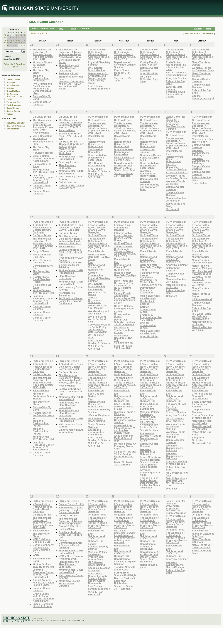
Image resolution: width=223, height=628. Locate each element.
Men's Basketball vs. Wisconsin (150, 297)
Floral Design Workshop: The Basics (97, 292)
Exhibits (10, 99)
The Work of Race (176, 404)
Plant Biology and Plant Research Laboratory (69, 68)
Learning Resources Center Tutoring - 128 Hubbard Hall (43, 179)
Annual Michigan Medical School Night (123, 438)
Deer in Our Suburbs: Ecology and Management (124, 322)
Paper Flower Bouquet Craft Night (122, 72)
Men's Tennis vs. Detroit (201, 63)
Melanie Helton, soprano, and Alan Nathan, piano (43, 158)
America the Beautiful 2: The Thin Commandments (123, 339)
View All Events (13, 79)
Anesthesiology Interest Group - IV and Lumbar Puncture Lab (124, 429)
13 (11, 40)
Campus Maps (13, 129)
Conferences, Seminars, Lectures (15, 95)
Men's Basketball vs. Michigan (42, 137)
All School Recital (43, 152)
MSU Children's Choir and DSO (175, 419)
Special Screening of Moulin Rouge (176, 462)
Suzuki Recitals (149, 430)
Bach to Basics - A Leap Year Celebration (124, 580)
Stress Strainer (96, 424)
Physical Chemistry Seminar (99, 63)
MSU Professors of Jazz (177, 474)
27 (11, 45)
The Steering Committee (95, 150)
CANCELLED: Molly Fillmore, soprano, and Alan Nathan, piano (43, 597)
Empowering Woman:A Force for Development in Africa (151, 437)
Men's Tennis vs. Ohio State (42, 255)
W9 (5, 45)
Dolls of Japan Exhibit (71, 504)
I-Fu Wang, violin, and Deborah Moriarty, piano (201, 316)
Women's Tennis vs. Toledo (175, 182)
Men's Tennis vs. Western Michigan (202, 261)
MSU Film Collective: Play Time (149, 79)
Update (15, 66)
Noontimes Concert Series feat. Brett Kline (151, 157)
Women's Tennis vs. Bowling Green (176, 177)
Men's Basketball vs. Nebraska (201, 422)
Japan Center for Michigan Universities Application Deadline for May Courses (175, 122)
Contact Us (41, 618)
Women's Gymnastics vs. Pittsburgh (200, 153)
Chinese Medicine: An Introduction (71, 431)
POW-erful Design (98, 116)
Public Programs (14, 105)
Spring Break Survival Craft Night (125, 574)
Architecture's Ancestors (67, 294)
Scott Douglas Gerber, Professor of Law (124, 406)
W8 (5, 43)
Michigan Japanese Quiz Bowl (203, 535)
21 (13, 43)
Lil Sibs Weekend (202, 299)
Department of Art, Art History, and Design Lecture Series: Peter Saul (124, 167)
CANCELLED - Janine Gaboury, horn (71, 186)
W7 (5, 40)
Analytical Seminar (177, 78)
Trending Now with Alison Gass (124, 568)
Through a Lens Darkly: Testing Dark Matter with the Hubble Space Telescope (150, 483)
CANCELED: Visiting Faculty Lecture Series (149, 424)
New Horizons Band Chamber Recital (41, 279)
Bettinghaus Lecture (173, 269)
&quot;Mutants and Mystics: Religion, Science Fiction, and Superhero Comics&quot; (151, 462)
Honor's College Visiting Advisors (124, 307)
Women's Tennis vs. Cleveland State (203, 69)
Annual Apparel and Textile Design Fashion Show (43, 582)
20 (11, 43)
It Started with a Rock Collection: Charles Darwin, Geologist (42, 229)
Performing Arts (13, 102)
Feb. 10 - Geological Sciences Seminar (176, 167)
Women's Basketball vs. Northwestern (148, 173)
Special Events (13, 108)
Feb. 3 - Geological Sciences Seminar (176, 73)
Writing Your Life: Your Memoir (98, 306)
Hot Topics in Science (147, 302)
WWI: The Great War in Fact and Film (97, 319)
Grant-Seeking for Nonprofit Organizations (202, 396)
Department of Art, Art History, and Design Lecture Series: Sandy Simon (98, 78)
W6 (5, 37)
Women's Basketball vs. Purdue (41, 423)
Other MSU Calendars (16, 126)
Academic (11, 82)
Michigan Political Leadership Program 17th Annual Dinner (150, 416)
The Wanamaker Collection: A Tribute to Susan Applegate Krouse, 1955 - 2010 (43, 54)
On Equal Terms (42, 116)
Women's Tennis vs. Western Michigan (175, 426)
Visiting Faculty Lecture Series (149, 63)
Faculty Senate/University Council (98, 546)
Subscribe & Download (14, 64)
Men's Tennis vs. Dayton (201, 295)
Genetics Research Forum (69, 61)
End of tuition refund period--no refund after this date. (176, 66)
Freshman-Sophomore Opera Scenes (43, 396)
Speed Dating (200, 183)
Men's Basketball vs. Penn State (124, 158)
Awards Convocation (95, 274)
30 (11, 35)
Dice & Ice (171, 488)
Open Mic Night (149, 73)
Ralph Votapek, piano (148, 566)
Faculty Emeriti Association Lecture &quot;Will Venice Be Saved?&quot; (124, 298)
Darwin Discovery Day (43, 267)
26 (8, 45)
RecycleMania (41, 132)
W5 (5, 35)
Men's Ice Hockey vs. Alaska (176, 280)
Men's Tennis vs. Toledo (201, 74)
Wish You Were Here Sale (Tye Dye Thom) (99, 257)
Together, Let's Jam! (122, 79)
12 (8, 40)
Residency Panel (68, 73)
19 (8, 43)
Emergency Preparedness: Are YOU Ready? (151, 317)
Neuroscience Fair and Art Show (202, 140)
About (34, 618)
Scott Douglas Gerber (96, 395)
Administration (13, 85)
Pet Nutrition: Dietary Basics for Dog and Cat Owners (71, 301)
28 (13, 45)
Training (10, 114)
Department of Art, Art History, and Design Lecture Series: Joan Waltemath (150, 557)
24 (22, 43)
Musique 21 (172, 209)
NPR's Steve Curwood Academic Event (71, 557)
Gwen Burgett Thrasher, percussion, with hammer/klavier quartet (175, 92)
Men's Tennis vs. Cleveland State (201, 546)
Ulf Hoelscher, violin (96, 336)
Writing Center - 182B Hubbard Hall (43, 171)
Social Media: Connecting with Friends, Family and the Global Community (97, 578)
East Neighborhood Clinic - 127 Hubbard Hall (70, 136)
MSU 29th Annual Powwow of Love (202, 272)
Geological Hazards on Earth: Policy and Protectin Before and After (99, 328)
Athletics (10, 88)
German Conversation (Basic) (148, 309)
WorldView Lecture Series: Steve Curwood (69, 583)
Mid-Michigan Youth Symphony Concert (124, 330)
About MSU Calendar (16, 123)
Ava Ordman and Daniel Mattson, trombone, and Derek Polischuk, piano (42, 88)
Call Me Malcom (67, 182)
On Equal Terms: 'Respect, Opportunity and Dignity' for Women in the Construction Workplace (71, 147)
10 (22, 37)
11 (24, 37)
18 (24, 40)
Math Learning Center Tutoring (71, 177)
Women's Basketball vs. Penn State (41, 78)
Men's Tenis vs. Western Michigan (202, 267)
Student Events (13, 111)
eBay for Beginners (99, 415)
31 (13, 35)
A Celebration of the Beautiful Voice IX (43, 415)
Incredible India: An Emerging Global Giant (125, 446)
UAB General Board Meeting (96, 69)
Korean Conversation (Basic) (122, 314)
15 (16, 40)
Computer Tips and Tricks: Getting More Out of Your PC (125, 455)
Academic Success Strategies (99, 569)
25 (24, 43)
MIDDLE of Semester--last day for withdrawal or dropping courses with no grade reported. (124, 536)
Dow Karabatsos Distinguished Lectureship (97, 157)
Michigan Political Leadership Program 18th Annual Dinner (98, 556)
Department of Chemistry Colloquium (148, 290)
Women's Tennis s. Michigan (125, 413)
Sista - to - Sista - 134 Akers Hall (123, 174)
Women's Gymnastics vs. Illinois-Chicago (175, 565)
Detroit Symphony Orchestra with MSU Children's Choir (176, 482)
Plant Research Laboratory (67, 166)
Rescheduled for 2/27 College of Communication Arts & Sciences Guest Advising (71, 262)
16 (19, 40)
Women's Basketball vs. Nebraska (148, 452)
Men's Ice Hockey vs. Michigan (176, 199)
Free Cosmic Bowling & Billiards (99, 87)
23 (19, 43)
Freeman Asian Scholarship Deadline (122, 227)
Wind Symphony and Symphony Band (149, 187)
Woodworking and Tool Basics (98, 312)
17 (22, 40)
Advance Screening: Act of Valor (150, 472)
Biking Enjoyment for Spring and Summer (202, 404)
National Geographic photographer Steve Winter (96, 431)
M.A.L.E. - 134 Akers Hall (95, 175)
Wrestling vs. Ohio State (43, 142)
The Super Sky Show (41, 71)
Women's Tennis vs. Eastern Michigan (42, 64)
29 (8, 35)
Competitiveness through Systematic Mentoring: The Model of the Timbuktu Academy (151, 278)
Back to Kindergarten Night (203, 97)
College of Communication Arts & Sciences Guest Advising (70, 544)
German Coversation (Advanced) (95, 300)
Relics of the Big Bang (42, 97)
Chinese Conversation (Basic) (148, 325)
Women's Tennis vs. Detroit (201, 278)
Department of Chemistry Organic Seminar (125, 64)
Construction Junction (147, 150)
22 (16, 43)
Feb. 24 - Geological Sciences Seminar (176, 409)
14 (13, 40)
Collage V (171, 296)
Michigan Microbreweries (200, 255)
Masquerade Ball (201, 443)
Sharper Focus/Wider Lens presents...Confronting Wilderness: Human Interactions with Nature (71, 82)
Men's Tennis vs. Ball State (201, 540)
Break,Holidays (13, 91)
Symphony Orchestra (198, 438)
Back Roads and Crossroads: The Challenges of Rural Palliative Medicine (123, 285)
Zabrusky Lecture (69, 162)
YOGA (36, 555)
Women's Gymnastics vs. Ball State (175, 448)
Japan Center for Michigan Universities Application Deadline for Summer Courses (176, 507)
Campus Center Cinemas (42, 103)
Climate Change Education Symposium (149, 406)
